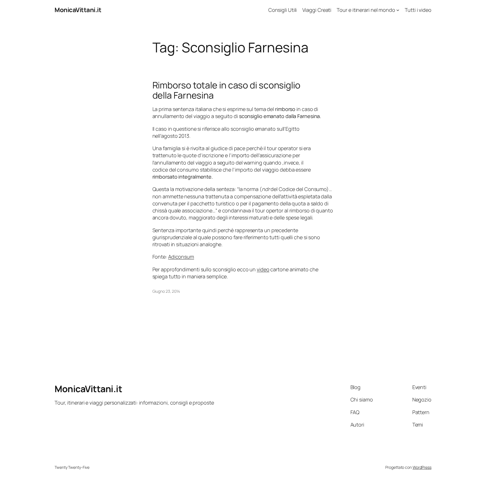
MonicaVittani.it (78, 10)
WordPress (422, 467)
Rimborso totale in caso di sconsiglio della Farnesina (226, 90)
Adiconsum (181, 256)
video (263, 269)
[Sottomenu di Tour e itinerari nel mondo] (397, 10)
